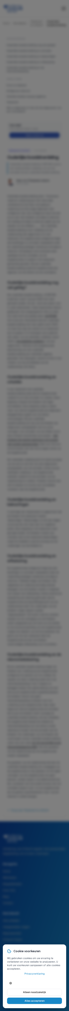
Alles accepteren (35, 1000)
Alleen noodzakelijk (34, 992)
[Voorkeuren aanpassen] (10, 983)
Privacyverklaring (34, 973)
